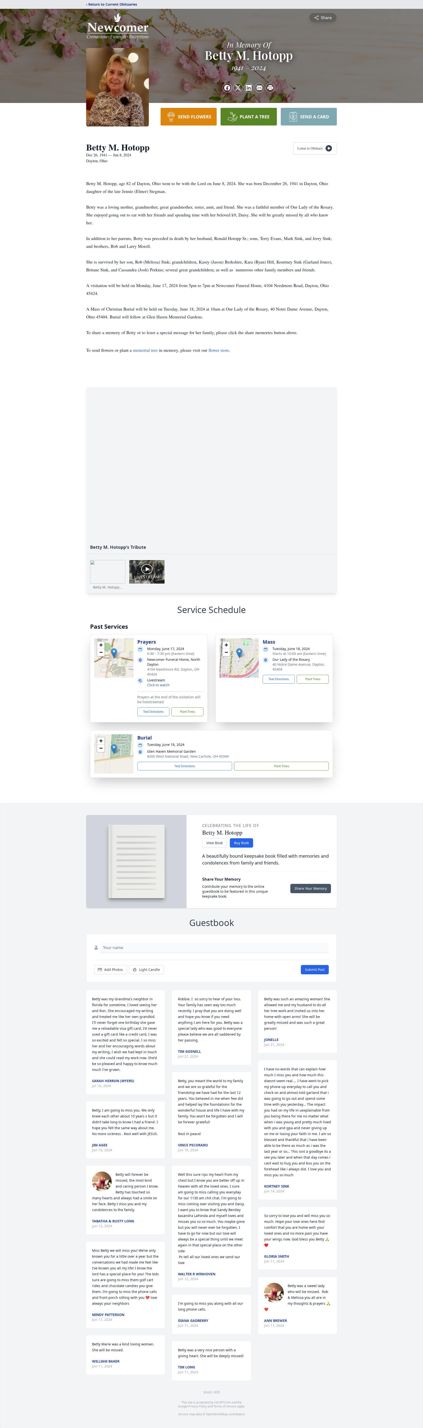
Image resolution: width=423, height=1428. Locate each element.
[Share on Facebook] (227, 87)
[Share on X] (238, 87)
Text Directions (153, 712)
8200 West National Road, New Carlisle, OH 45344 (188, 756)
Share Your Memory (310, 888)
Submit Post (315, 969)
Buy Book (241, 842)
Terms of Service (224, 1406)
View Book (214, 842)
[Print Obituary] (270, 87)
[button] (114, 653)
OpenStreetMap (217, 1414)
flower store (219, 350)
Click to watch (158, 685)
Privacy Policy (197, 1406)
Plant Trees (187, 712)
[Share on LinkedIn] (248, 87)
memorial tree (145, 350)
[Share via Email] (259, 87)
